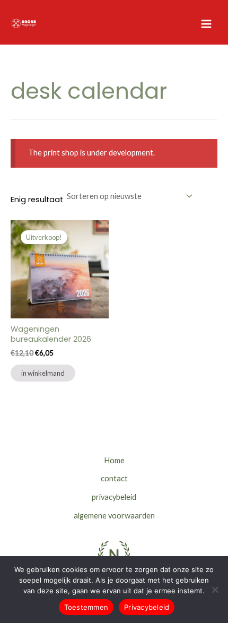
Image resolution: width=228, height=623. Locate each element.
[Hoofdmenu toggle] (206, 23)
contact (114, 478)
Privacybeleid (146, 607)
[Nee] (214, 589)
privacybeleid (114, 496)
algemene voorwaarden (114, 515)
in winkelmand (43, 373)
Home (114, 460)
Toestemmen (86, 607)
